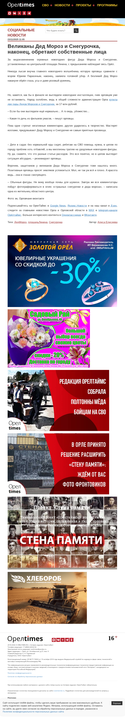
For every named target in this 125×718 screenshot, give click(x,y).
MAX (91, 210)
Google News (58, 205)
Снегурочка (55, 222)
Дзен (114, 205)
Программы (107, 5)
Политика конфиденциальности (19, 673)
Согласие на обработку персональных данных (25, 677)
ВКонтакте (90, 215)
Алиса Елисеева (107, 222)
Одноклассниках (71, 215)
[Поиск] (76, 30)
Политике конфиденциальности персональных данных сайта (33, 711)
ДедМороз (20, 222)
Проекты (83, 5)
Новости (62, 5)
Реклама (12, 697)
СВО (45, 5)
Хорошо (117, 703)
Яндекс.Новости (77, 205)
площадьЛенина (37, 222)
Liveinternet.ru (59, 691)
